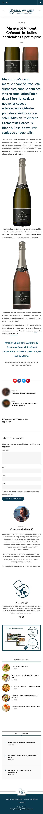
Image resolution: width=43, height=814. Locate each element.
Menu (40, 11)
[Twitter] (24, 381)
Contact (26, 799)
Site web (4, 483)
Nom (3, 467)
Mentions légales (17, 799)
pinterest (7, 2)
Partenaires (34, 799)
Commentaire (5, 450)
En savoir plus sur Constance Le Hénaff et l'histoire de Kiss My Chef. (21, 566)
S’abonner (21, 802)
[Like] (15, 381)
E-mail (4, 475)
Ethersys (24, 807)
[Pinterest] (28, 381)
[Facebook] (19, 381)
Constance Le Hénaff (21, 529)
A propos (8, 799)
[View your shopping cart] (40, 2)
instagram (3, 2)
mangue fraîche (13, 333)
